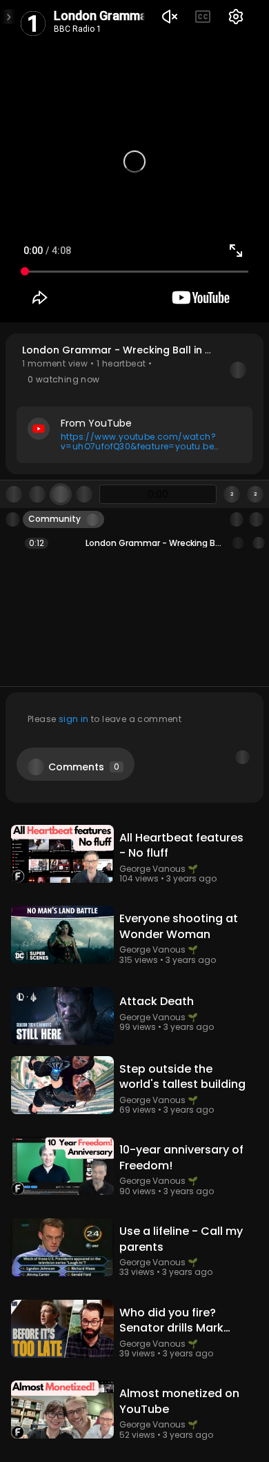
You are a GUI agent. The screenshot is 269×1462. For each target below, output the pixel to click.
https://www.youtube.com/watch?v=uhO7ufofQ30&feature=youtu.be (138, 441)
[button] (134, 403)
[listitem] (134, 543)
